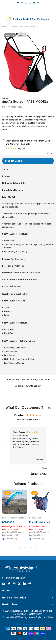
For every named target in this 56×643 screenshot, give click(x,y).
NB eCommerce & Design (29, 624)
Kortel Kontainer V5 (39, 522)
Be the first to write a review (28, 386)
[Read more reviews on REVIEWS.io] (39, 474)
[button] (28, 386)
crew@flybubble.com (15, 578)
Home (4, 27)
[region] (28, 445)
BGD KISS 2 (8, 522)
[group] (28, 62)
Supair (5, 98)
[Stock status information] (16, 539)
